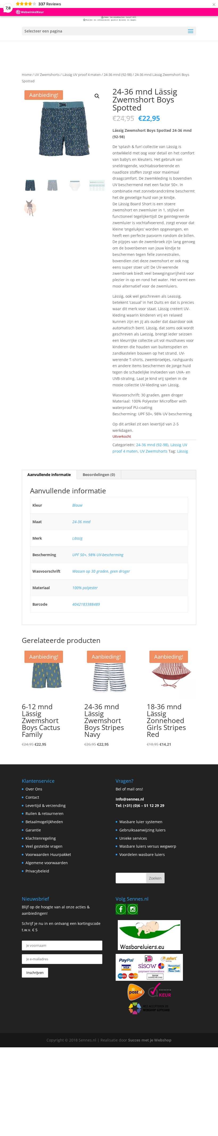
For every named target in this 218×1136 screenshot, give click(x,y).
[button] (97, 96)
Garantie (33, 829)
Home (27, 74)
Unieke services (133, 838)
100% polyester (85, 587)
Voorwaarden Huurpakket (48, 854)
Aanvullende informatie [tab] (49, 474)
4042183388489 (86, 604)
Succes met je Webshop (149, 1040)
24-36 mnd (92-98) (118, 74)
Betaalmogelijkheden (44, 821)
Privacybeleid (37, 870)
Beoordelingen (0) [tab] (99, 474)
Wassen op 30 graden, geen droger (101, 571)
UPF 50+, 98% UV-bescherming (97, 554)
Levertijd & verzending (46, 805)
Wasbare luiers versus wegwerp (147, 846)
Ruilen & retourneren (45, 813)
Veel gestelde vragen (44, 846)
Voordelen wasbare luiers (142, 854)
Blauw (77, 505)
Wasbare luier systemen (140, 821)
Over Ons (34, 788)
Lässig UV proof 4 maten (81, 74)
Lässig (182, 451)
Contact (32, 797)
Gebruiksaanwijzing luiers (142, 829)
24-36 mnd (81, 521)
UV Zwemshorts (47, 74)
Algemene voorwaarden (47, 862)
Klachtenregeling (41, 838)
